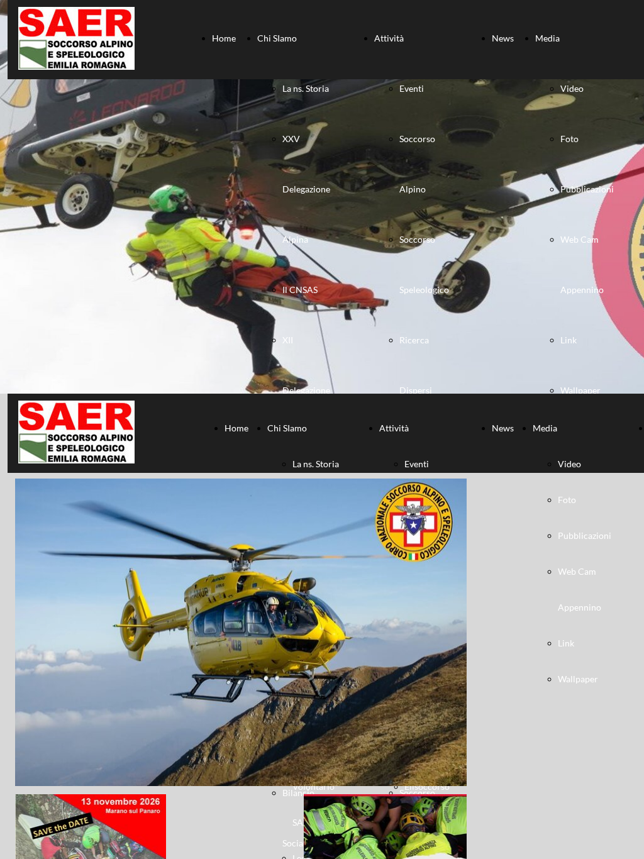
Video (572, 88)
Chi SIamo (277, 38)
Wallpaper (580, 390)
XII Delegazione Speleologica (306, 390)
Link (568, 340)
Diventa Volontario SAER (313, 786)
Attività (389, 38)
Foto (569, 138)
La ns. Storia (305, 88)
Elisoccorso (427, 786)
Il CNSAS (300, 289)
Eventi (411, 88)
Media (547, 38)
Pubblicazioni (587, 189)
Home (224, 38)
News (503, 38)
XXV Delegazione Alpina (306, 189)
